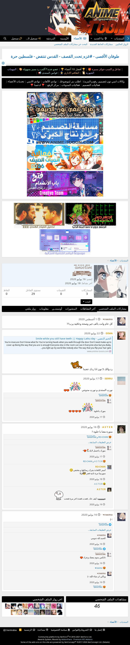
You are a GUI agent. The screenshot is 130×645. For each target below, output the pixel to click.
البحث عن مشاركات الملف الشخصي (70, 44)
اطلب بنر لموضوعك (70, 81)
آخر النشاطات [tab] (87, 308)
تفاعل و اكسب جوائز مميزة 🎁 (104, 69)
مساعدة (41, 629)
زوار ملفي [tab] (30, 308)
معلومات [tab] (44, 308)
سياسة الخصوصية (59, 629)
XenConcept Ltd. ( (95, 642)
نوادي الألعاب (49, 81)
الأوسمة (64, 38)
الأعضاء (78, 38)
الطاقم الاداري (71, 72)
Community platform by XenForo (65, 636)
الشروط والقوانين (80, 629)
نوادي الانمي (33, 81)
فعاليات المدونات (70, 85)
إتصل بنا (98, 629)
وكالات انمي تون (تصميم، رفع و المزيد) (103, 81)
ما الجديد (98, 38)
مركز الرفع (53, 85)
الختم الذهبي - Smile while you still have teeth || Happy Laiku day (73, 338)
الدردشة (50, 38)
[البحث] (5, 38)
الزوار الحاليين (121, 44)
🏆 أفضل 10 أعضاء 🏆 (72, 69)
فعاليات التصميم (91, 85)
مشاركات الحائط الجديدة (101, 44)
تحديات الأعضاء (15, 81)
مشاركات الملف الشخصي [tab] (112, 308)
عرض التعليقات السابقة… (99, 442)
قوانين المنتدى (49, 72)
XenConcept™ (70, 642)
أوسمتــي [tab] (57, 308)
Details (106, 642)
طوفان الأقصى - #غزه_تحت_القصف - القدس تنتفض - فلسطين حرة (65, 56)
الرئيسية (28, 629)
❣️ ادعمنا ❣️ (37, 85)
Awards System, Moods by (65, 639)
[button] (111, 38)
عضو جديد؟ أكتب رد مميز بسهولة (40, 69)
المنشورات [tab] (71, 308)
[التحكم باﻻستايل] (3, 62)
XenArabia (11, 630)
